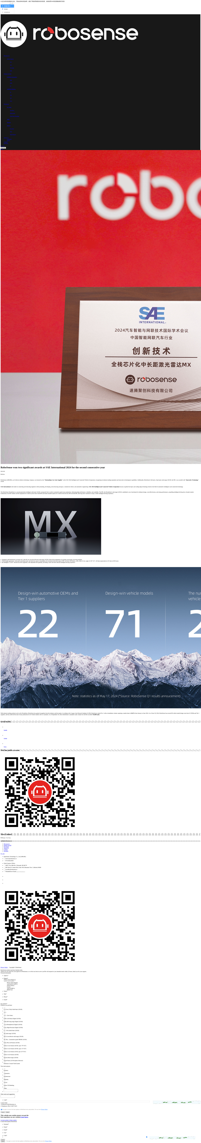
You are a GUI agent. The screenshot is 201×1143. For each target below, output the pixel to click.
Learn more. (24, 1117)
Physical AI (7, 55)
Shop (2, 149)
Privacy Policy (4, 967)
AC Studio (9, 107)
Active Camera (10, 59)
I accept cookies (5, 1120)
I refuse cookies (13, 1120)
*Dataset (9, 122)
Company (9, 139)
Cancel (2, 1112)
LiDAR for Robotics (11, 89)
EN (3, 146)
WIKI (8, 119)
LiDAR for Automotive (12, 77)
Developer (6, 104)
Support (8, 125)
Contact (6, 142)
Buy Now (3, 147)
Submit (7, 1112)
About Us (6, 137)
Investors (6, 143)
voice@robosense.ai (20, 871)
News (8, 140)
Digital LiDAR (7, 74)
